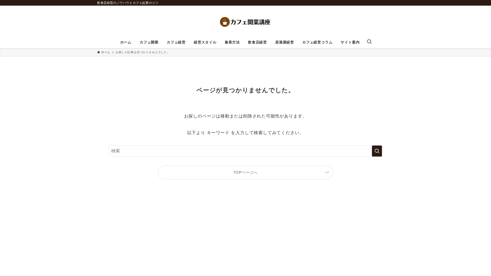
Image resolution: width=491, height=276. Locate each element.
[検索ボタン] (369, 42)
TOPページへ (245, 172)
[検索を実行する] (377, 151)
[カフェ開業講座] (245, 22)
